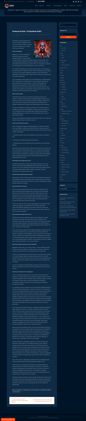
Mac (62, 132)
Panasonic (64, 86)
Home (36, 5)
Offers (63, 142)
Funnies (21, 34)
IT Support (62, 77)
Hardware (62, 75)
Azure (63, 57)
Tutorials (79, 5)
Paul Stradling (16, 34)
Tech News (45, 34)
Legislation (62, 80)
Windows (63, 135)
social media (16, 391)
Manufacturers (63, 92)
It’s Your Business (57, 5)
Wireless (61, 179)
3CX (61, 46)
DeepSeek (43, 389)
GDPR (25, 34)
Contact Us (72, 5)
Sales (61, 140)
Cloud (61, 53)
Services (48, 5)
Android (63, 103)
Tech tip (63, 169)
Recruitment (62, 138)
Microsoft (63, 99)
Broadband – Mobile (65, 113)
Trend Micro (64, 89)
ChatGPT (19, 389)
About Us (41, 5)
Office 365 (62, 118)
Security (36, 34)
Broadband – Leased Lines (67, 111)
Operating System (63, 128)
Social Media (40, 34)
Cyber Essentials (65, 149)
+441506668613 (31, 1)
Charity (63, 62)
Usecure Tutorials (65, 171)
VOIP (61, 177)
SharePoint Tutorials (66, 166)
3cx (62, 94)
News (65, 5)
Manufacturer (29, 34)
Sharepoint (62, 155)
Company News (63, 60)
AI (14, 389)
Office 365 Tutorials (65, 164)
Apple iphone (64, 106)
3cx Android (64, 48)
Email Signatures (65, 120)
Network (62, 109)
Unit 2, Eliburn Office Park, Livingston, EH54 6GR (15, 1)
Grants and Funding (65, 64)
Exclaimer (63, 84)
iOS (62, 130)
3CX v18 (63, 50)
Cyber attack (64, 147)
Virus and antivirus (65, 152)
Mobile (61, 101)
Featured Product (63, 67)
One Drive (64, 125)
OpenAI (48, 389)
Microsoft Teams (65, 123)
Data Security (35, 389)
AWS (62, 55)
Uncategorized (63, 174)
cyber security (27, 389)
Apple (63, 96)
